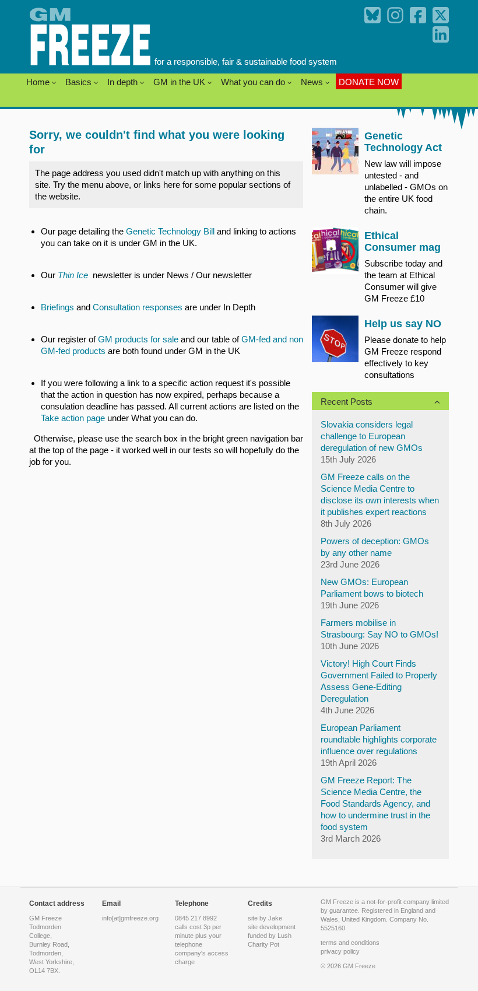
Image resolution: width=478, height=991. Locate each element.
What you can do (254, 82)
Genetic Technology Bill (170, 231)
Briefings (57, 307)
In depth (123, 82)
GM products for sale (139, 339)
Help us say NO (402, 324)
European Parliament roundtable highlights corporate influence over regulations (379, 739)
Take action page (73, 418)
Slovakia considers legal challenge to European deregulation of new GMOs (372, 436)
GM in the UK (180, 82)
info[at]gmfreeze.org (130, 918)
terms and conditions (350, 942)
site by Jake (265, 918)
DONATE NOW (369, 82)
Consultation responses (137, 307)
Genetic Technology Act (403, 141)
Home (39, 82)
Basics (79, 82)
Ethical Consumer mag (402, 241)
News (313, 82)
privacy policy (340, 951)
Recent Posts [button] (346, 402)
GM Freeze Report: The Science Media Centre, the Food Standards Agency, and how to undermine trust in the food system (375, 803)
